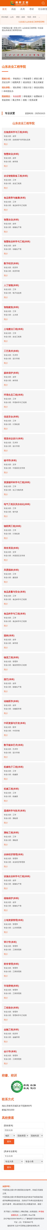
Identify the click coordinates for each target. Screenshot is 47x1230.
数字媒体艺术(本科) (13, 745)
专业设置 (17, 96)
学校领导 (27, 79)
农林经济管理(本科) (13, 854)
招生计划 (27, 87)
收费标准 (38, 96)
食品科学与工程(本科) (15, 613)
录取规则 (27, 96)
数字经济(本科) (11, 263)
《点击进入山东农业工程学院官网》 (32, 22)
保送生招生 (39, 87)
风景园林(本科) (11, 570)
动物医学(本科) (11, 701)
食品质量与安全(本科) (15, 592)
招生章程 (17, 87)
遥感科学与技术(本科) (15, 810)
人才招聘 (23, 1215)
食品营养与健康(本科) (15, 198)
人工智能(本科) (11, 285)
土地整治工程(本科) (13, 329)
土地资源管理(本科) (13, 920)
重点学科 (16, 100)
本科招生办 (8, 91)
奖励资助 (6, 100)
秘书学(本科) (10, 460)
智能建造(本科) (11, 307)
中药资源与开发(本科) (15, 723)
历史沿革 (6, 82)
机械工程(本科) (11, 789)
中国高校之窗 (7, 28)
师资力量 (38, 79)
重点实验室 (38, 82)
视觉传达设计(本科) (13, 438)
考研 (31, 9)
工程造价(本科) (11, 1007)
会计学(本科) (10, 1051)
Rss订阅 (32, 1215)
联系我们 (15, 1212)
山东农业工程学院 (29, 28)
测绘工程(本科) (11, 832)
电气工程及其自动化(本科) (17, 504)
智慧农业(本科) (11, 219)
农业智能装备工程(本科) (16, 176)
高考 (22, 9)
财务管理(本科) (11, 964)
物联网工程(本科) (12, 526)
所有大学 (17, 28)
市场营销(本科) (11, 986)
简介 (6, 144)
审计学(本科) (10, 942)
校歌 (25, 100)
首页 (4, 9)
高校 (13, 9)
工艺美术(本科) (11, 351)
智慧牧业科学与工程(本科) (17, 241)
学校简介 (17, 79)
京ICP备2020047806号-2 (13, 1219)
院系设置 (33, 100)
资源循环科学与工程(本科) (17, 482)
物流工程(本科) (11, 657)
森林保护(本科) (11, 373)
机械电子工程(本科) (13, 767)
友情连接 (33, 1212)
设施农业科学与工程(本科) (17, 876)
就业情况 (27, 82)
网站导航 (24, 1212)
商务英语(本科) (11, 548)
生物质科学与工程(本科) (16, 132)
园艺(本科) (9, 679)
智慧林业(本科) (11, 154)
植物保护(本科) (11, 898)
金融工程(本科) (11, 1029)
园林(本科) (9, 635)
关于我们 (7, 1212)
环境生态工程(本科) (13, 395)
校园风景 (16, 82)
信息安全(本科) (11, 416)
